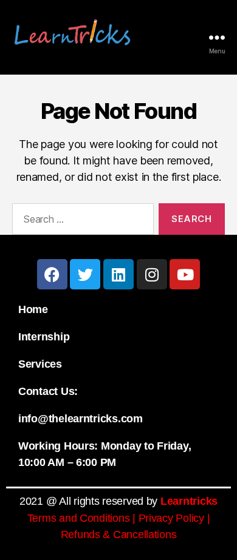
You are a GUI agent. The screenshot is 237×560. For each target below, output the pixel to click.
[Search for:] (80, 221)
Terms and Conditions (78, 518)
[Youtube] (185, 274)
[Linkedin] (118, 274)
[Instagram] (152, 274)
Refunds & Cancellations (119, 534)
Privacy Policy (171, 518)
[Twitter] (85, 274)
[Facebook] (52, 274)
